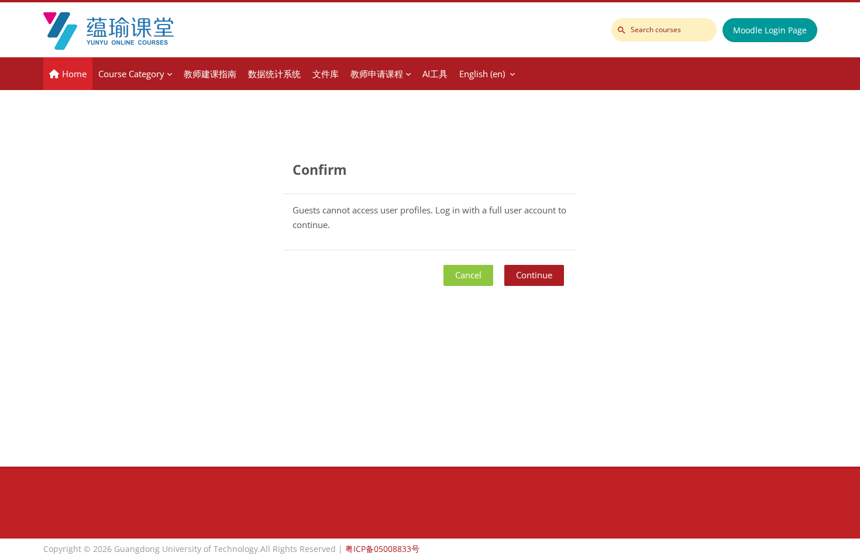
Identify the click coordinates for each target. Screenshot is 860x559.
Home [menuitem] (74, 74)
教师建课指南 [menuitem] (210, 74)
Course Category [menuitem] (131, 74)
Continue (534, 275)
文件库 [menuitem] (325, 74)
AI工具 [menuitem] (435, 74)
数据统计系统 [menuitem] (274, 74)
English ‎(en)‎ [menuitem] (482, 74)
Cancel (468, 275)
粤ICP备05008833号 (382, 548)
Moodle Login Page (770, 30)
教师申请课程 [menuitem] (376, 74)
